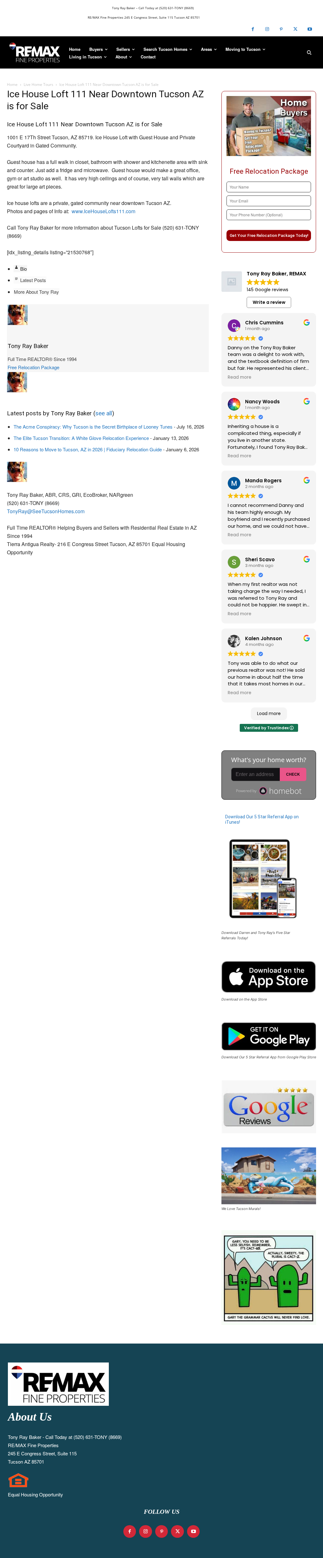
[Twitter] (295, 29)
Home (12, 84)
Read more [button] (239, 377)
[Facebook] (252, 29)
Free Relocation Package (33, 367)
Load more (269, 713)
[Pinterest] (281, 29)
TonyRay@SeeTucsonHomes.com (46, 511)
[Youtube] (309, 29)
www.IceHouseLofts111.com (103, 211)
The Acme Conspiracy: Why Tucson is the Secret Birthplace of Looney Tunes (93, 426)
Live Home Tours (38, 84)
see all (103, 413)
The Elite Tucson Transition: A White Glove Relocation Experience (81, 438)
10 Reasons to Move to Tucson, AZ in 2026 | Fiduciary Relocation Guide (88, 449)
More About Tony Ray (36, 291)
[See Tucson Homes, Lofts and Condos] (34, 52)
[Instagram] (267, 29)
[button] (309, 52)
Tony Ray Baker (28, 346)
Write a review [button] (269, 302)
